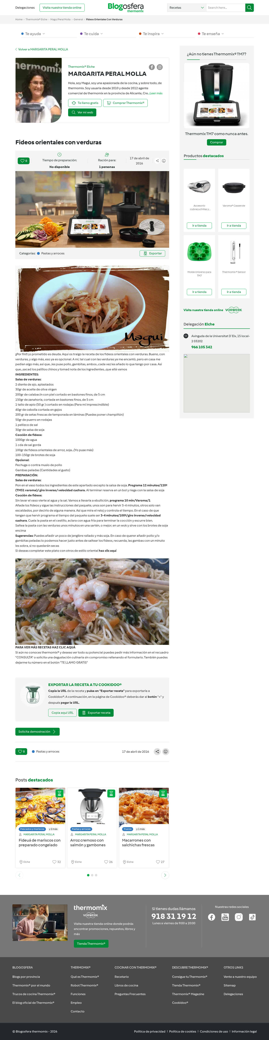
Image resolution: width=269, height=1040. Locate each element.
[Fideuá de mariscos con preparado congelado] (40, 810)
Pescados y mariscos (32, 829)
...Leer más (155, 93)
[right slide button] (165, 875)
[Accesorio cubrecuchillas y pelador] (199, 185)
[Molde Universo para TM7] (199, 252)
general (78, 19)
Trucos (128, 829)
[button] (186, 8)
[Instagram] (238, 917)
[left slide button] (19, 875)
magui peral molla (60, 19)
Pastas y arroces (81, 829)
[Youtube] (225, 917)
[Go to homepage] (126, 7)
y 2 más (53, 829)
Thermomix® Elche (36, 19)
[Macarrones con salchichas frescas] (144, 810)
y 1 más (140, 829)
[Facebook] (211, 917)
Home (18, 19)
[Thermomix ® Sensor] (233, 252)
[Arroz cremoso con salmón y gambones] (92, 810)
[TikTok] (252, 917)
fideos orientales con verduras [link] (104, 19)
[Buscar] (249, 8)
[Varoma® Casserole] (233, 185)
